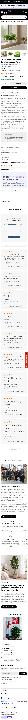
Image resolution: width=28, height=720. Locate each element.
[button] (26, 360)
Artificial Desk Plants (10, 21)
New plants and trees (9, 654)
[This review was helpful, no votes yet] (20, 266)
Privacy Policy (18, 677)
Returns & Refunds (11, 714)
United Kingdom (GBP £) (9, 698)
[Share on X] (11, 190)
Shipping (9, 70)
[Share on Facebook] (7, 190)
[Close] (25, 134)
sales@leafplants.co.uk (9, 650)
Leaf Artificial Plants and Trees (12, 712)
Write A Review (14, 237)
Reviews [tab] (3, 201)
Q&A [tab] (9, 201)
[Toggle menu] (2, 12)
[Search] (25, 17)
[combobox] (14, 17)
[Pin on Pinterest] (15, 190)
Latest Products (11, 652)
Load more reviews (14, 449)
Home (2, 21)
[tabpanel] (14, 496)
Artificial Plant (7, 64)
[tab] (7, 461)
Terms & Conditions (4, 714)
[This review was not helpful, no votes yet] (22, 266)
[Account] (23, 12)
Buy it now (14, 87)
